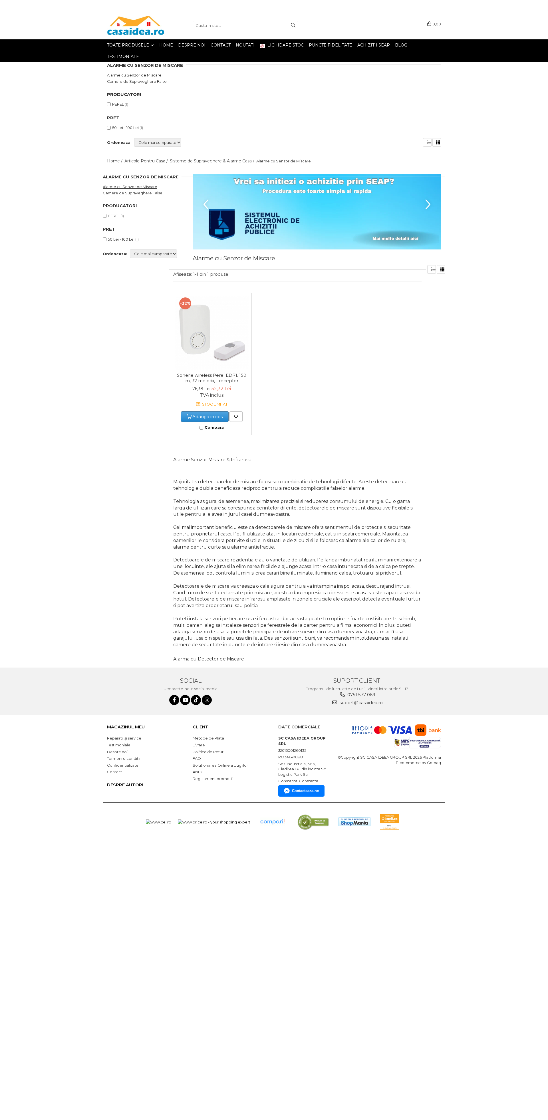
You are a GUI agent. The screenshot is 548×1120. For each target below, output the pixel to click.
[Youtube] (185, 700)
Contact (221, 45)
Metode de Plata (208, 738)
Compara (214, 427)
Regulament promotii (213, 778)
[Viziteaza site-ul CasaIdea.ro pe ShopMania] (354, 821)
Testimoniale (123, 56)
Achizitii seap (373, 45)
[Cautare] (293, 25)
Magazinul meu (126, 727)
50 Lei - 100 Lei (125, 127)
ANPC (198, 772)
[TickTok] (196, 700)
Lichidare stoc (285, 45)
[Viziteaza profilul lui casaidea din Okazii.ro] (389, 822)
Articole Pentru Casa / (146, 161)
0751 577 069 (360, 694)
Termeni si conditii (123, 758)
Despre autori (125, 784)
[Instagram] (207, 700)
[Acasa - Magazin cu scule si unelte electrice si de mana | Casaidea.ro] (135, 25)
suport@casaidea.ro (361, 702)
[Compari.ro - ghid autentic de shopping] (272, 821)
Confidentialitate (122, 765)
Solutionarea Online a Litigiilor (220, 765)
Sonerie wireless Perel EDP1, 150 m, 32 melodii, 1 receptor (211, 377)
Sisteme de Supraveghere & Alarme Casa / (212, 161)
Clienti (201, 727)
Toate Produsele (128, 45)
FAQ (197, 758)
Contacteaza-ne (305, 791)
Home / (115, 161)
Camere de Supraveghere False (137, 81)
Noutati (245, 45)
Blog (401, 45)
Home (166, 45)
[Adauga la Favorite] (236, 416)
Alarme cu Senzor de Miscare (134, 75)
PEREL (118, 104)
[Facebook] (174, 700)
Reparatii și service (124, 738)
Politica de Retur (208, 752)
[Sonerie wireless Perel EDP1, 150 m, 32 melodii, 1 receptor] (212, 333)
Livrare (199, 745)
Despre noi (192, 45)
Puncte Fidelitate (330, 45)
